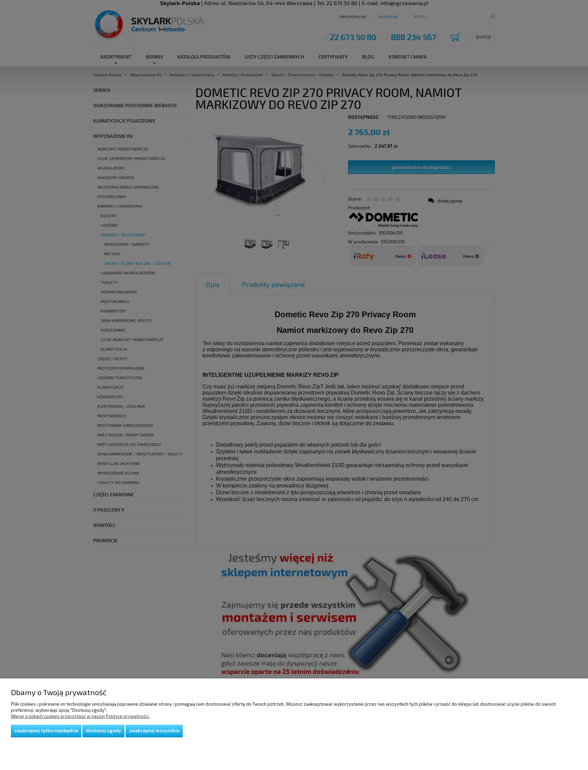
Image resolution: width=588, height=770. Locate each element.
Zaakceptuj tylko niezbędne (46, 730)
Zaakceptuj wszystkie (154, 730)
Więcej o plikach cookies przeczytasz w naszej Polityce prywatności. (80, 716)
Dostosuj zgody (103, 730)
